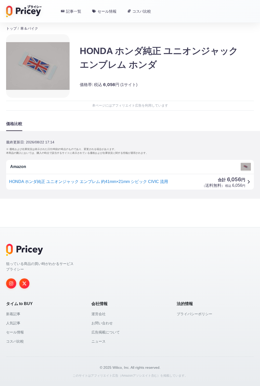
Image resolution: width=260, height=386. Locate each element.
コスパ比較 (15, 341)
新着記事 (13, 314)
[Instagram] (11, 283)
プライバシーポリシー (194, 314)
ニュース (98, 341)
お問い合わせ (102, 323)
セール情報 (15, 332)
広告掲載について (105, 332)
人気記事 (13, 323)
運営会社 (98, 314)
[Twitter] (24, 283)
